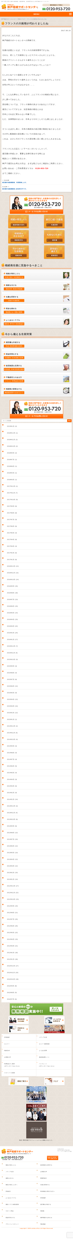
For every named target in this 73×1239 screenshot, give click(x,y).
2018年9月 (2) (12, 453)
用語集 (42, 1211)
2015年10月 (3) (12, 659)
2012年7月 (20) (12, 919)
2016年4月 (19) (12, 619)
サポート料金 (10, 1211)
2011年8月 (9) (12, 992)
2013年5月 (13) (12, 852)
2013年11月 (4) (12, 812)
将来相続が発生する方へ (47, 1191)
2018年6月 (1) (12, 466)
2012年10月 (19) (13, 899)
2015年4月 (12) (12, 699)
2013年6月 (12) (12, 846)
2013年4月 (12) (12, 859)
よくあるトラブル (11, 1198)
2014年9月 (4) (12, 746)
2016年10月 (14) (13, 579)
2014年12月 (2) (12, 726)
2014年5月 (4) (12, 772)
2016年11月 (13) (13, 573)
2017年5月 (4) (12, 533)
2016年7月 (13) (12, 599)
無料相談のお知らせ (46, 1217)
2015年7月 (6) (12, 679)
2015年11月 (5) (12, 653)
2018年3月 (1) (12, 479)
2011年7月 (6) (12, 999)
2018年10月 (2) (12, 446)
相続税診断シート (44, 1057)
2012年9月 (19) (12, 906)
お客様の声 (7, 1057)
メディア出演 (43, 1037)
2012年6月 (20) (12, 926)
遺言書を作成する (45, 1204)
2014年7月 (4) (12, 759)
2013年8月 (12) (12, 832)
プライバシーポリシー (12, 1224)
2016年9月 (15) (12, 586)
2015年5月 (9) (12, 692)
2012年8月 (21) (12, 912)
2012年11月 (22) (13, 892)
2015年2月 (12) (12, 712)
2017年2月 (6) (12, 553)
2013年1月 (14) (12, 879)
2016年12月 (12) (13, 566)
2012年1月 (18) (12, 959)
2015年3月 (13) (12, 706)
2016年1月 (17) (12, 639)
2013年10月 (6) (12, 819)
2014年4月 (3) (12, 779)
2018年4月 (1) (12, 473)
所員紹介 (8, 1191)
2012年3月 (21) (12, 946)
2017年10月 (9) (12, 499)
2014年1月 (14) (12, 799)
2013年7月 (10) (12, 839)
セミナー (7, 1044)
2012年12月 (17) (13, 886)
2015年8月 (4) (12, 673)
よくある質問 (43, 1050)
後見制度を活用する (46, 1165)
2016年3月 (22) (12, 626)
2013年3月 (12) (12, 866)
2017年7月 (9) (12, 519)
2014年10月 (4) (12, 739)
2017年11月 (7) (12, 493)
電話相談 (43, 1224)
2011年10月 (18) (13, 979)
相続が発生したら (11, 1165)
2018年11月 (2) (12, 439)
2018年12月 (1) (12, 433)
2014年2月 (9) (12, 792)
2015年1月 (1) (12, 719)
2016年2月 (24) (12, 633)
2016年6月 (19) (12, 606)
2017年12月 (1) (12, 486)
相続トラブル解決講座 (12, 1204)
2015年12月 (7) (12, 646)
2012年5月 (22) (12, 932)
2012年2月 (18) (12, 952)
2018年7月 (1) (12, 459)
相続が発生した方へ (12, 1184)
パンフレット (46, 1065)
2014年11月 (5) (12, 732)
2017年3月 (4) (12, 546)
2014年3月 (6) (12, 786)
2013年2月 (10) (12, 872)
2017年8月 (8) (12, 513)
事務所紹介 (43, 1178)
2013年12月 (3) (12, 806)
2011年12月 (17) (13, 966)
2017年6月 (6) (12, 526)
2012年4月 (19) (12, 939)
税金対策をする (10, 1217)
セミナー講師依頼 (44, 1044)
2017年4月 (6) (12, 539)
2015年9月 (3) (12, 666)
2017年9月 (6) (12, 506)
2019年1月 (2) (12, 426)
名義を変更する (45, 1184)
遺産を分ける (10, 1178)
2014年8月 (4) (12, 752)
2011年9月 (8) (12, 986)
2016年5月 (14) (12, 613)
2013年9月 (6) (12, 826)
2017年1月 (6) (12, 559)
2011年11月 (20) (12, 972)
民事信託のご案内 (12, 1065)
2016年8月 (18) (12, 593)
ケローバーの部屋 (9, 1072)
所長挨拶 (7, 1037)
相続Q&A (7, 1050)
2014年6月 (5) (12, 766)
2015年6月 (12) (12, 686)
